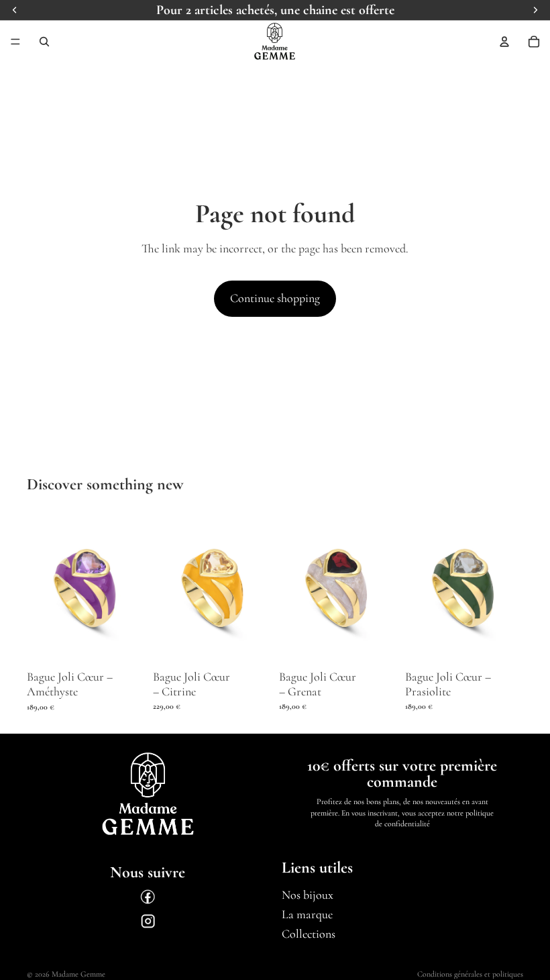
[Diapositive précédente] (41, 587)
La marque (307, 914)
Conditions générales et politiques (470, 974)
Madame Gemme (78, 974)
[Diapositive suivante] (130, 587)
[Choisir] (124, 644)
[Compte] (504, 41)
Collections (308, 933)
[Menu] (15, 41)
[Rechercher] (44, 41)
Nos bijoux (307, 895)
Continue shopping (275, 298)
